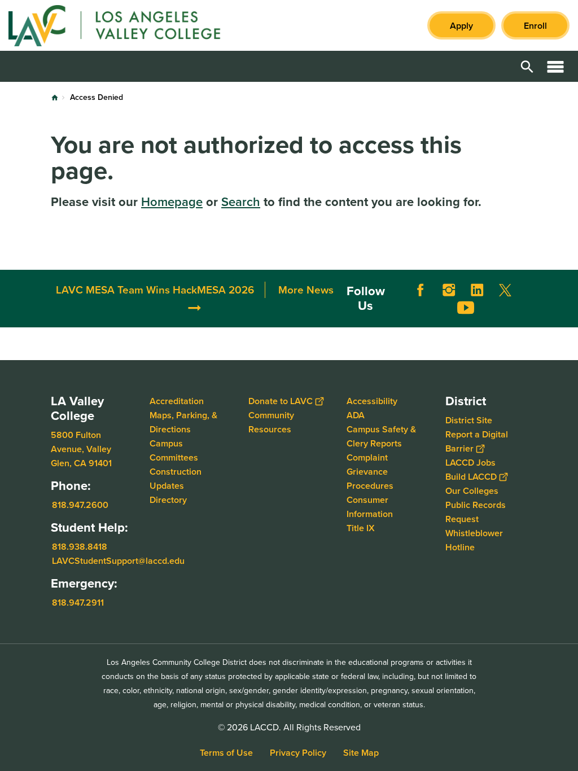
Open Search (527, 66)
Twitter (505, 290)
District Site (468, 420)
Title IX (361, 528)
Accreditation (177, 401)
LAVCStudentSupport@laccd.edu (118, 560)
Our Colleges (471, 490)
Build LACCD (471, 476)
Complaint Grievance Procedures (370, 471)
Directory (168, 499)
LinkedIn (476, 290)
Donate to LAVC (280, 401)
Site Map (361, 752)
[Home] (130, 25)
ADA (356, 415)
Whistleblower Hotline (474, 540)
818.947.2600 (80, 504)
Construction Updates (176, 478)
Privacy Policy (298, 752)
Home (55, 98)
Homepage (172, 201)
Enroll (535, 25)
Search (240, 201)
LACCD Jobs (470, 462)
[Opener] (566, 316)
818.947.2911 (78, 602)
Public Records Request (475, 511)
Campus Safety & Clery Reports (381, 436)
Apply (461, 25)
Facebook (420, 290)
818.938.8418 (79, 546)
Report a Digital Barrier (476, 441)
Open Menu (555, 66)
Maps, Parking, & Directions (183, 422)
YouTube (465, 307)
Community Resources (271, 422)
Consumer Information (370, 506)
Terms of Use (226, 752)
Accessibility (372, 401)
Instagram (448, 290)
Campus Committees (174, 450)
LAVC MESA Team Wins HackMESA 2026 (155, 290)
